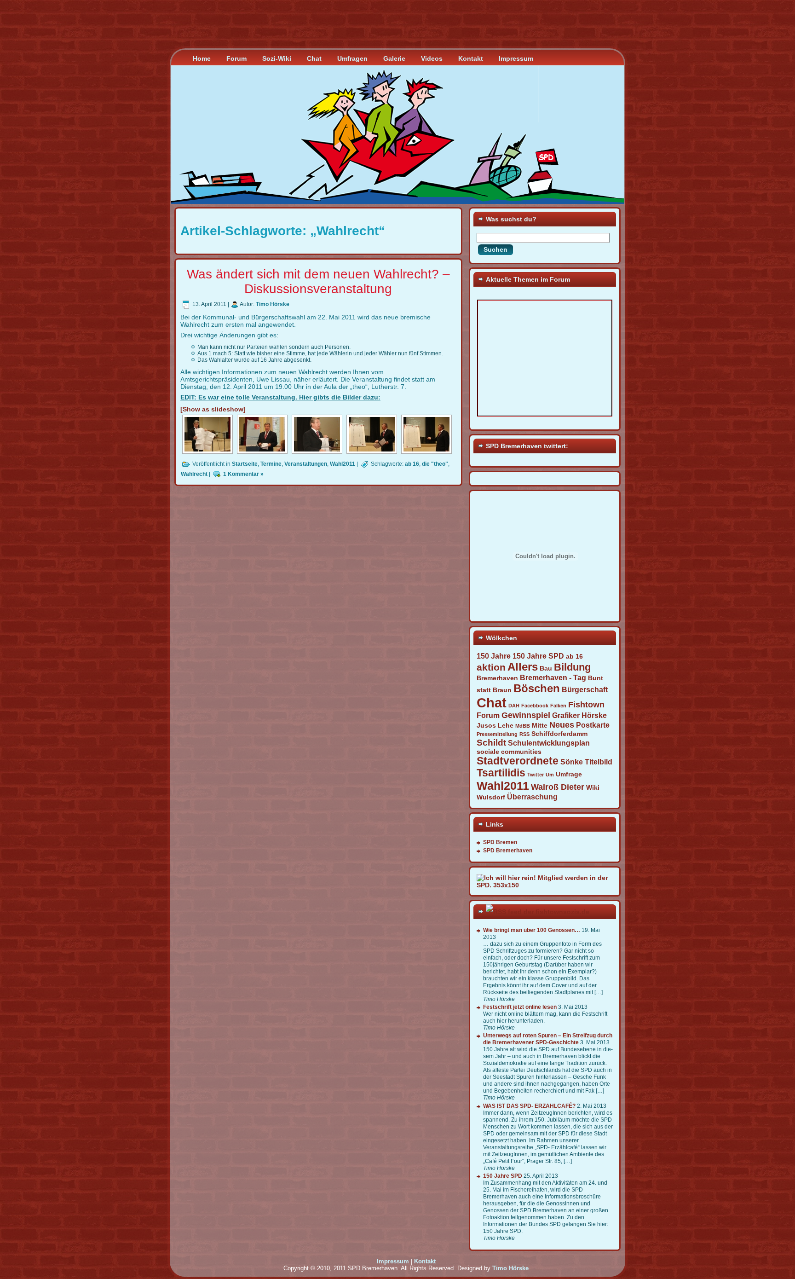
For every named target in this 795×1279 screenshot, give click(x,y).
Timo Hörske (272, 304)
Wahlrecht (194, 474)
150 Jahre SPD (538, 656)
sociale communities (509, 751)
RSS (524, 734)
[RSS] (182, 1265)
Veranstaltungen (305, 464)
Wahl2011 (342, 464)
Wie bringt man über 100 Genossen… (531, 930)
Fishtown (586, 704)
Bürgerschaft (585, 689)
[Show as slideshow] (213, 409)
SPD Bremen (500, 842)
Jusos (486, 725)
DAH (513, 705)
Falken (558, 705)
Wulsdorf (491, 797)
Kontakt (425, 1261)
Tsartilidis (501, 773)
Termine (271, 464)
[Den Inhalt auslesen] (496, 911)
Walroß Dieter (557, 787)
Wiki (592, 787)
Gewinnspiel (525, 715)
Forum (488, 715)
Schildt (491, 742)
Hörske (594, 715)
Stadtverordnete (518, 761)
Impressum (393, 1261)
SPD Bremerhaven (507, 850)
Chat (492, 702)
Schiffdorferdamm (559, 733)
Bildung (572, 667)
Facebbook (534, 705)
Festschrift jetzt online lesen (520, 1007)
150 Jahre (494, 656)
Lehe (505, 725)
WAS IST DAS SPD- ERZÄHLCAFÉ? (529, 1106)
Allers (522, 666)
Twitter (535, 774)
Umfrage (569, 774)
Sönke (571, 762)
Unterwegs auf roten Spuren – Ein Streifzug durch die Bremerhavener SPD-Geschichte (547, 1039)
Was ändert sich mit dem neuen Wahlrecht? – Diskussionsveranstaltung (318, 281)
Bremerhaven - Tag (553, 677)
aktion (491, 667)
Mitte (539, 725)
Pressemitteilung (497, 734)
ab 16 (412, 464)
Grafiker (566, 715)
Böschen (536, 688)
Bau (546, 668)
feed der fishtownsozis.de (548, 911)
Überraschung (532, 797)
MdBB (522, 726)
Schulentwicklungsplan (549, 743)
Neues (561, 724)
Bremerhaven (497, 678)
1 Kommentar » (243, 474)
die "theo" (435, 464)
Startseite (245, 464)
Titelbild (598, 762)
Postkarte (593, 725)
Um (550, 774)
